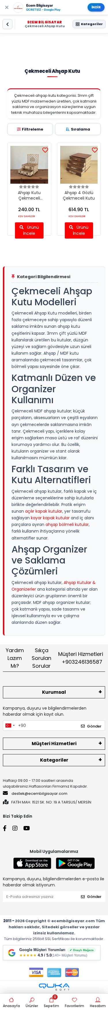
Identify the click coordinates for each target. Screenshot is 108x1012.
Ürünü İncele (31, 230)
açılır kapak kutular (43, 511)
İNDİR (96, 7)
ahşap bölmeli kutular (67, 524)
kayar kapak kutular (50, 518)
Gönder (94, 726)
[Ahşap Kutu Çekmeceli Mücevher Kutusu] (29, 165)
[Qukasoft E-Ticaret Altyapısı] (54, 987)
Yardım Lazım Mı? (15, 658)
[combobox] (9, 725)
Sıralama (80, 129)
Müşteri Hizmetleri (80, 657)
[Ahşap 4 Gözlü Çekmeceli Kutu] (79, 165)
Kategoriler (54, 760)
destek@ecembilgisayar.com (39, 793)
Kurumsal (54, 692)
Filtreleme (32, 129)
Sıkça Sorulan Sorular (41, 658)
